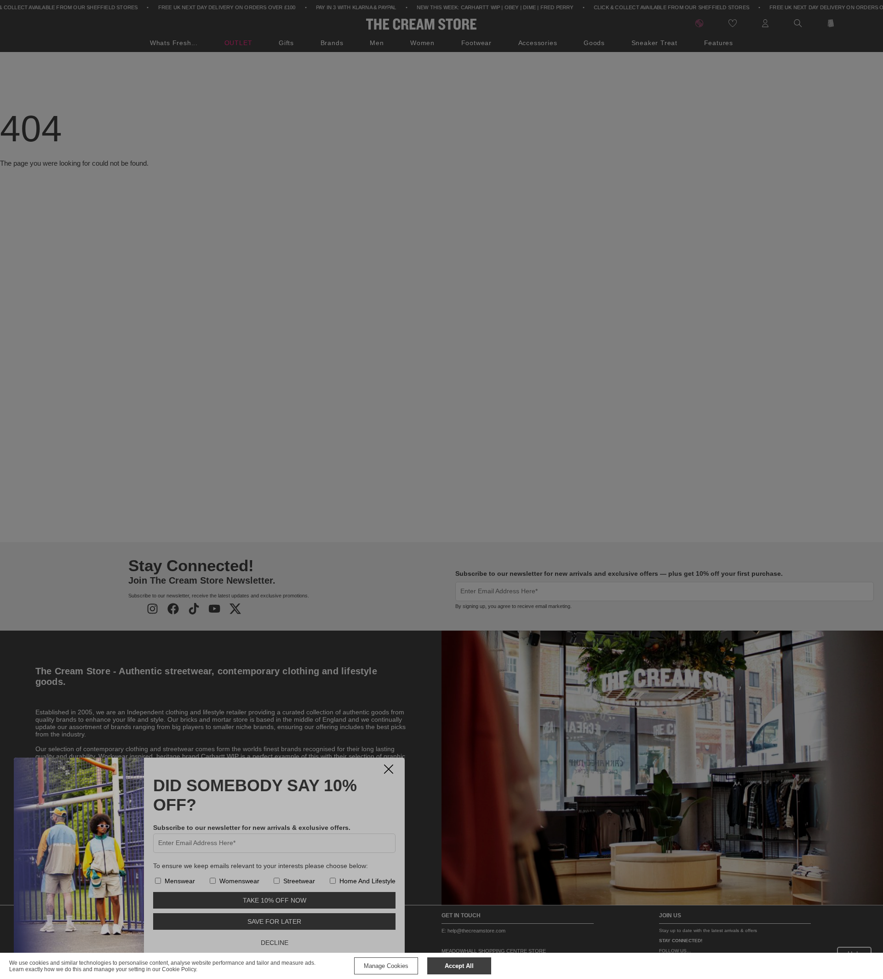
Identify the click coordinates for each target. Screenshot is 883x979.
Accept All (459, 965)
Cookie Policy (179, 969)
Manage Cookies (386, 965)
